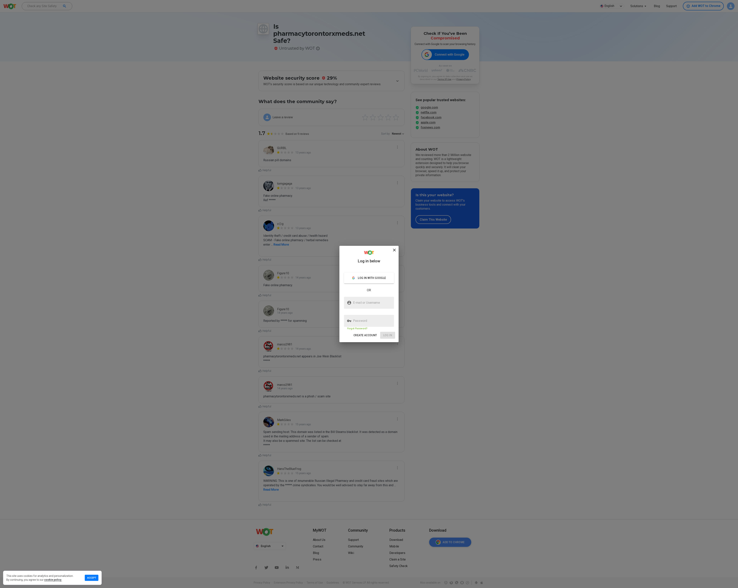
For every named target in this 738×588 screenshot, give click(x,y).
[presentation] (369, 294)
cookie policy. (53, 579)
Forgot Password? (357, 328)
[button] (365, 335)
